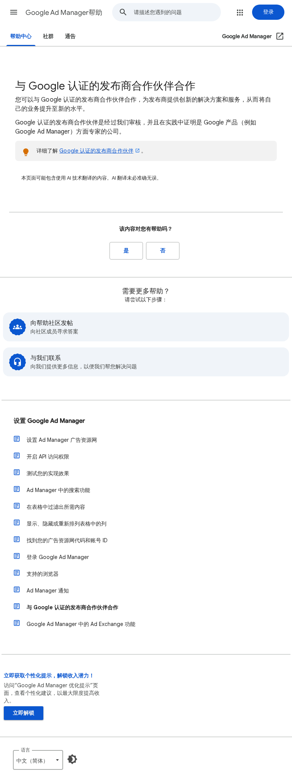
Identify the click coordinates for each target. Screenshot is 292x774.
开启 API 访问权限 (48, 456)
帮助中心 (21, 36)
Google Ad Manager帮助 (63, 12)
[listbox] (38, 760)
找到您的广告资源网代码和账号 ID (67, 540)
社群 (48, 36)
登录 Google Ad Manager (58, 557)
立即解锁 (23, 713)
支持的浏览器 (43, 573)
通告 (70, 36)
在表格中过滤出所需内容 (56, 506)
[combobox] (177, 12)
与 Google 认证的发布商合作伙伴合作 (72, 607)
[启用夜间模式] (72, 759)
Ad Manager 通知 (48, 590)
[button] (14, 12)
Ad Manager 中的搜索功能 (58, 490)
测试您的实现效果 (48, 473)
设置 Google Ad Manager (49, 421)
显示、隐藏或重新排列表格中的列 (66, 523)
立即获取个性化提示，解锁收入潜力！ (49, 675)
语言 (25, 750)
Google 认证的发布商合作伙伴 (96, 150)
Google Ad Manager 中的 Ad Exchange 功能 (81, 624)
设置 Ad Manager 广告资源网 (62, 439)
